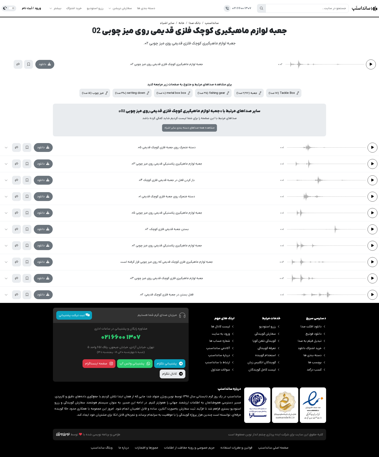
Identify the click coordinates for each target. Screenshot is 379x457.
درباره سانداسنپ (219, 355)
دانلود (43, 64)
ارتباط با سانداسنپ (217, 362)
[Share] (18, 64)
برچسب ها (315, 362)
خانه (181, 23)
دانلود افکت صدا (311, 327)
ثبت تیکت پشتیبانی (72, 315)
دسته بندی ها (146, 8)
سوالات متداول (220, 370)
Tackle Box (282, 93)
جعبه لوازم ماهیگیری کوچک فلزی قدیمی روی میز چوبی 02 (189, 31)
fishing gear (212, 93)
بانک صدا (195, 23)
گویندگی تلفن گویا (264, 341)
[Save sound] (28, 64)
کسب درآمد (314, 370)
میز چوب (93, 93)
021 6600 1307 (121, 337)
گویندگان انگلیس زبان (262, 362)
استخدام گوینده (265, 355)
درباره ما (123, 448)
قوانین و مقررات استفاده (236, 448)
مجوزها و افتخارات (146, 448)
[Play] (371, 64)
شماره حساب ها (219, 341)
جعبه (247, 93)
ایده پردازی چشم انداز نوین (262, 435)
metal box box (172, 93)
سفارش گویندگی (265, 334)
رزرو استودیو (95, 8)
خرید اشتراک (74, 8)
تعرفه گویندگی (267, 348)
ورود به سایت (221, 334)
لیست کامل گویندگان (262, 370)
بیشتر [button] (57, 8)
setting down (130, 93)
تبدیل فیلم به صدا (310, 341)
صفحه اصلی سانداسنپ (273, 448)
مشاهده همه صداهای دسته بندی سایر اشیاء (190, 127)
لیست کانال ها (220, 327)
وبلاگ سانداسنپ (102, 448)
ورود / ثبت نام (31, 8)
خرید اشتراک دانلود (310, 348)
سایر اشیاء (167, 23)
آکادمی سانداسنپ (218, 348)
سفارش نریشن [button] (122, 8)
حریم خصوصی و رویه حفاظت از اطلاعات (189, 448)
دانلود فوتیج (314, 334)
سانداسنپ (212, 23)
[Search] (261, 8)
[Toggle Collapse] (7, 64)
